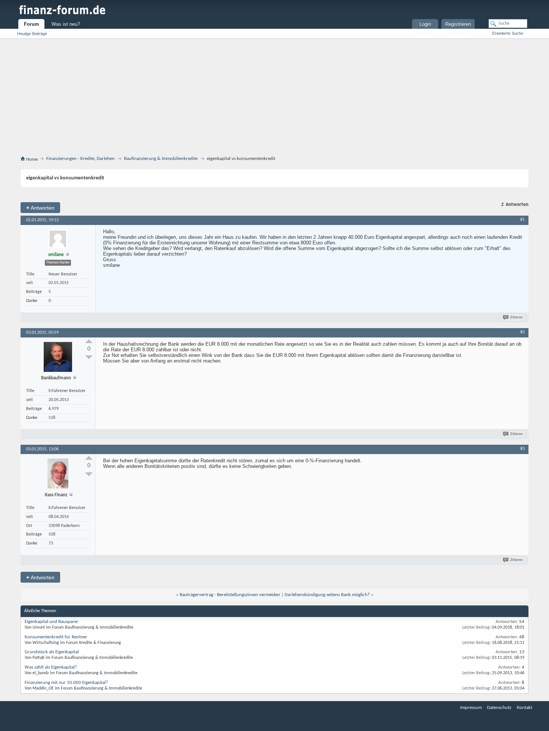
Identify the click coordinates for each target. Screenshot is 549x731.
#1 (522, 220)
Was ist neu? (66, 24)
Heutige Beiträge (32, 33)
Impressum (471, 707)
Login (425, 24)
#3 (522, 449)
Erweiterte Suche (507, 33)
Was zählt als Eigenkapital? (51, 667)
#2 (522, 332)
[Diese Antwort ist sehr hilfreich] (89, 341)
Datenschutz (499, 707)
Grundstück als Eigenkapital (52, 652)
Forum (31, 24)
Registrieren (458, 24)
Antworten (40, 207)
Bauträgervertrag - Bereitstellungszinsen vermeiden (230, 594)
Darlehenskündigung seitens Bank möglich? (327, 594)
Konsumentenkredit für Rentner (56, 637)
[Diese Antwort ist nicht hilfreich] (89, 357)
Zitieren (516, 317)
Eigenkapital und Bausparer (51, 621)
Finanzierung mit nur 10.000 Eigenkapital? (66, 682)
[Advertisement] (274, 98)
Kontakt (524, 707)
